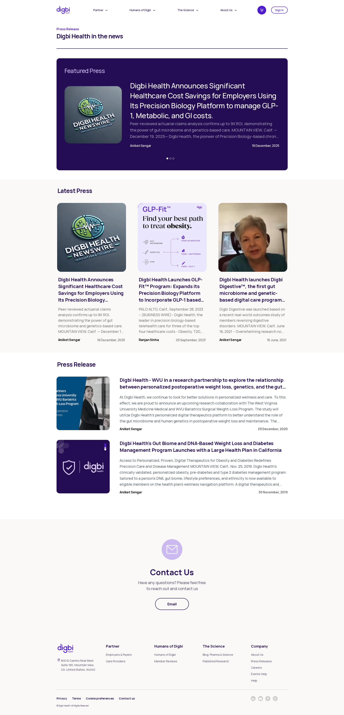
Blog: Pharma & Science (218, 655)
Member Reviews (165, 661)
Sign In (279, 10)
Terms (76, 698)
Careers (256, 667)
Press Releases (261, 661)
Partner (98, 10)
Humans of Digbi (140, 10)
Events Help (259, 674)
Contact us (127, 698)
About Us (226, 10)
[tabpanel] (171, 112)
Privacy (62, 698)
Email (172, 604)
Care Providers (115, 661)
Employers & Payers (119, 655)
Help (254, 680)
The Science (185, 10)
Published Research (216, 661)
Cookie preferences (100, 698)
